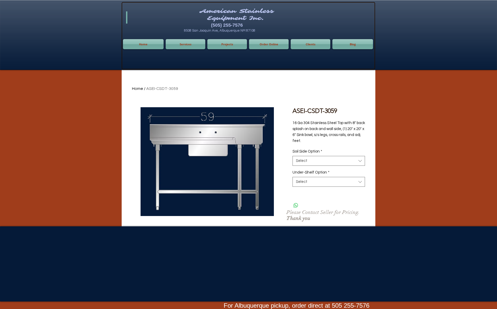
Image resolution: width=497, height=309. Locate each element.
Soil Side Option (307, 151)
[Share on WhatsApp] (296, 205)
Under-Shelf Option (311, 172)
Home (137, 89)
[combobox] (329, 161)
